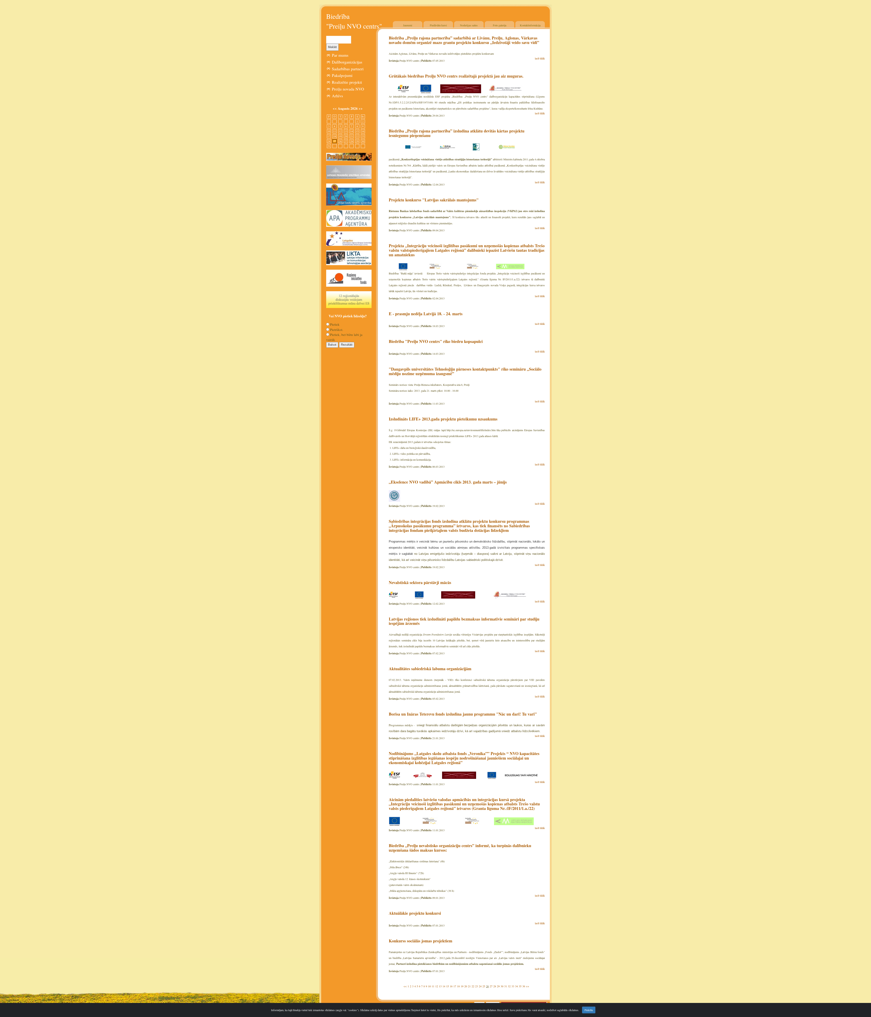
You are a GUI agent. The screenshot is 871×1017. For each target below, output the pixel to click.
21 (469, 986)
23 (476, 986)
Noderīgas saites (469, 25)
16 (451, 986)
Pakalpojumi (342, 75)
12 (436, 986)
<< (405, 986)
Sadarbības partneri (348, 68)
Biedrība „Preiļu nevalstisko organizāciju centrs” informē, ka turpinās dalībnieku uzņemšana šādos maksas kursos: (460, 848)
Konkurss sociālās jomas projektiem (420, 941)
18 (458, 986)
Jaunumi (407, 25)
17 (454, 986)
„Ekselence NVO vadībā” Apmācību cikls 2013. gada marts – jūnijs (448, 482)
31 (505, 986)
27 (491, 986)
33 (512, 986)
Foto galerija (499, 25)
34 (516, 986)
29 (498, 986)
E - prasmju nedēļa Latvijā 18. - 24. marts (425, 314)
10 (429, 986)
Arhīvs (337, 95)
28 (494, 986)
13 (440, 986)
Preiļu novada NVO (348, 89)
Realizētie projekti (347, 82)
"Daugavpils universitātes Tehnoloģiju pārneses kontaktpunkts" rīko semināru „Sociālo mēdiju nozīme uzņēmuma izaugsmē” (465, 371)
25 (483, 986)
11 (433, 986)
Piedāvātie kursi (438, 25)
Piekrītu (589, 1010)
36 (523, 986)
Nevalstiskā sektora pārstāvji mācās (420, 582)
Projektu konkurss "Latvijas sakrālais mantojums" (434, 200)
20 (465, 986)
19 (462, 986)
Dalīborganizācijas (347, 62)
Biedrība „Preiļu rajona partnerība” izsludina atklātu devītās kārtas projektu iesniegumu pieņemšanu (456, 133)
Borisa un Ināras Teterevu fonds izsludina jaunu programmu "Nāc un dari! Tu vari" (463, 714)
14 (444, 986)
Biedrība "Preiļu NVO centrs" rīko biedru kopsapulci (436, 341)
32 (509, 986)
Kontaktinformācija (530, 25)
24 (480, 986)
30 (502, 986)
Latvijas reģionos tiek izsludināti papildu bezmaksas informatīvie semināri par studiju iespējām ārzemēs (464, 621)
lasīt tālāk (540, 58)
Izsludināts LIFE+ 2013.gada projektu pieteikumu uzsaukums (443, 419)
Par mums (340, 55)
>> (527, 986)
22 (473, 986)
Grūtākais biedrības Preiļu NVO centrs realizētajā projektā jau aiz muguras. (456, 76)
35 (520, 986)
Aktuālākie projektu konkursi (415, 913)
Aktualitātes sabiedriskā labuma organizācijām (430, 669)
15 (447, 986)
